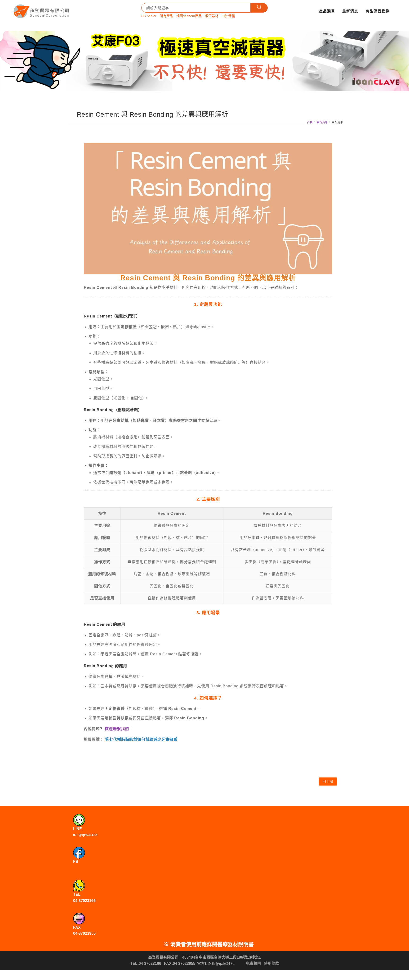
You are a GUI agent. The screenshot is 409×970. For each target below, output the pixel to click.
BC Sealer (148, 16)
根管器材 (211, 16)
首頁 (310, 122)
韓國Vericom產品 (189, 16)
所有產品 (166, 16)
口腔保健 (228, 16)
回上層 (328, 781)
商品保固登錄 (377, 11)
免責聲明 (253, 963)
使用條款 (271, 963)
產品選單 (327, 11)
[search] (259, 8)
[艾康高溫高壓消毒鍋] (204, 61)
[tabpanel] (204, 61)
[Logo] (41, 10)
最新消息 (350, 11)
